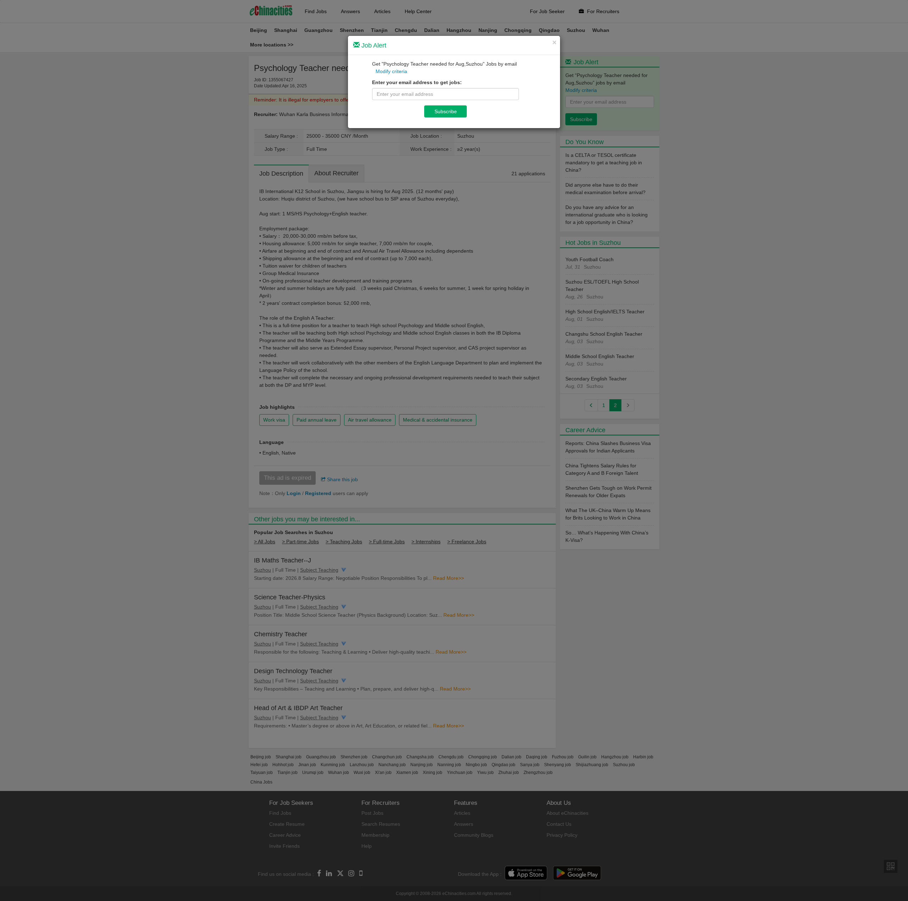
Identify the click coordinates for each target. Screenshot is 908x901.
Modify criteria (391, 71)
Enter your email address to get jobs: (417, 82)
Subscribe (445, 111)
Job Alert (373, 45)
